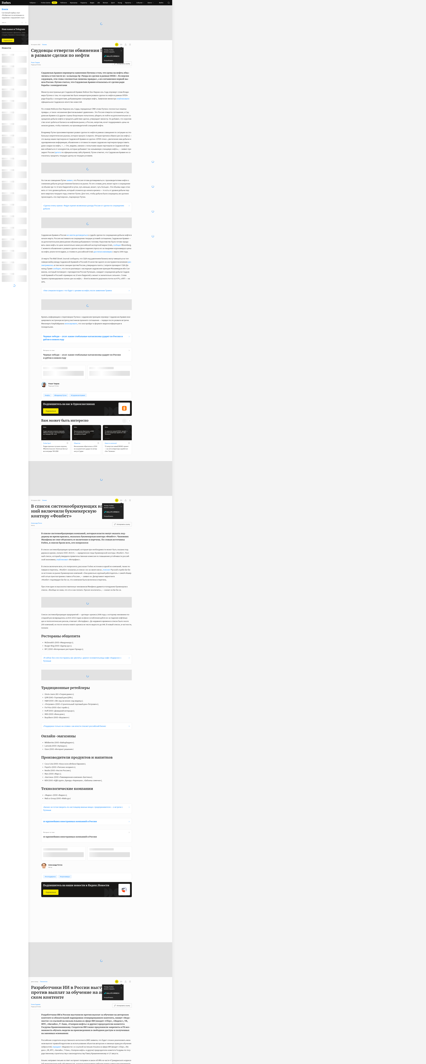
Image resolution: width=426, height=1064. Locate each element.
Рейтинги (63, 3)
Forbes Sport (47, 388)
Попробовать (108, 60)
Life (98, 3)
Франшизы (73, 3)
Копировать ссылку (123, 64)
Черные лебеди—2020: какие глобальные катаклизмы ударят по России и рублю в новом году (83, 283)
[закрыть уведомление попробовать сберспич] (121, 51)
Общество (77, 388)
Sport (113, 3)
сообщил (57, 232)
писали (128, 1048)
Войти (161, 3)
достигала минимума (103, 215)
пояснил (106, 514)
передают (56, 956)
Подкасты (83, 3)
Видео (92, 3)
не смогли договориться (77, 198)
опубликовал (62, 504)
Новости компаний (111, 388)
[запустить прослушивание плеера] (121, 44)
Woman (105, 3)
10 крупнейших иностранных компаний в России (70, 731)
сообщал (117, 208)
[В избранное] (71, 313)
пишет (56, 986)
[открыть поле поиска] (168, 2)
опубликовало (123, 98)
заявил (70, 162)
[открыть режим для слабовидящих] (116, 44)
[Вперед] (135, 317)
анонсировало (71, 268)
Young (120, 3)
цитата (58, 152)
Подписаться (51, 356)
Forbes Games (48, 3)
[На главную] (6, 3)
